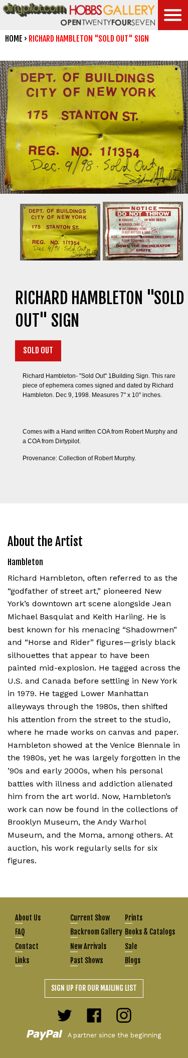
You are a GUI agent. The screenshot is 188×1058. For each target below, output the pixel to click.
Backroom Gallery (96, 932)
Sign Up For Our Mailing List (94, 988)
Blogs (132, 960)
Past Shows (86, 960)
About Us (28, 917)
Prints (133, 917)
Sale (131, 946)
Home (14, 39)
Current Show (90, 917)
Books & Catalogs (150, 932)
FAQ (20, 932)
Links (22, 960)
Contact (27, 946)
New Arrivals (88, 946)
